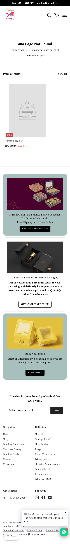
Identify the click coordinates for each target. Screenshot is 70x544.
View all (62, 73)
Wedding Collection (13, 444)
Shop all (39, 434)
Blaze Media (40, 534)
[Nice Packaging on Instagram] (37, 497)
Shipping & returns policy (48, 464)
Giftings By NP (43, 439)
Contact (7, 459)
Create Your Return (45, 454)
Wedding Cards (11, 454)
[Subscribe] (56, 410)
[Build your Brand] (35, 333)
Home (6, 434)
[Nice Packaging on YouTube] (50, 497)
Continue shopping (35, 55)
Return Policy (53, 530)
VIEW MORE (35, 372)
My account (9, 464)
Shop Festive (41, 444)
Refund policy (42, 474)
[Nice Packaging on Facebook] (43, 497)
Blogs (38, 449)
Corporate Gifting (12, 449)
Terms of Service (43, 469)
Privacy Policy (34, 530)
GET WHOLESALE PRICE (35, 304)
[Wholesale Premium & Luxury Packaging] (35, 257)
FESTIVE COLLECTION (35, 228)
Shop (5, 439)
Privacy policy (42, 459)
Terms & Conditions (13, 530)
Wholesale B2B (43, 479)
